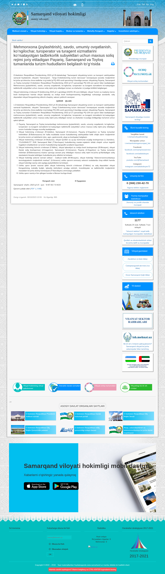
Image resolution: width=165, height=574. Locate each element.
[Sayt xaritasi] (15, 4)
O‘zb (139, 4)
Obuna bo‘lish (58, 544)
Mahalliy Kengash (95, 31)
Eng (152, 4)
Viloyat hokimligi (38, 31)
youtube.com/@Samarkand (137, 160)
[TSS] (21, 4)
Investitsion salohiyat (128, 31)
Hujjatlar (111, 31)
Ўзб (143, 4)
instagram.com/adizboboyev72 (137, 166)
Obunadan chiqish (60, 549)
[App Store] (37, 486)
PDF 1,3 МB (36, 189)
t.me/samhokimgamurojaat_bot (137, 143)
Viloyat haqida (56, 31)
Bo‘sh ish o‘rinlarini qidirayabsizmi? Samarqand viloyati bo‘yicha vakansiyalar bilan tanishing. (137, 346)
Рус (147, 4)
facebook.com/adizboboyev (137, 154)
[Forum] (24, 4)
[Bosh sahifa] (12, 4)
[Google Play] (66, 486)
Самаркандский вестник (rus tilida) (138, 267)
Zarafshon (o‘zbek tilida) (137, 259)
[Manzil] (18, 4)
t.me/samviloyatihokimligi (137, 137)
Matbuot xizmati (19, 31)
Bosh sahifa (17, 40)
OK (50, 554)
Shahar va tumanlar (75, 31)
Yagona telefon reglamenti (137, 188)
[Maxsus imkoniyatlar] (75, 6)
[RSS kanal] (27, 4)
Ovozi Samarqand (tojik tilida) (138, 275)
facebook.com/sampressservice (138, 150)
